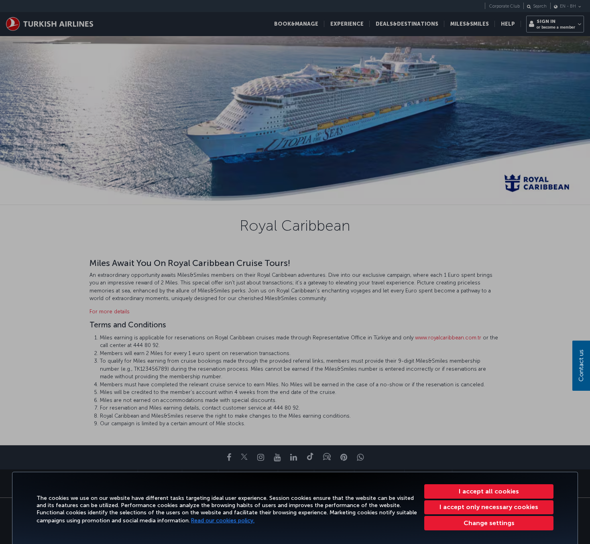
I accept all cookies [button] (489, 491)
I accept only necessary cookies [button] (488, 507)
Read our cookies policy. (222, 520)
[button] (488, 523)
